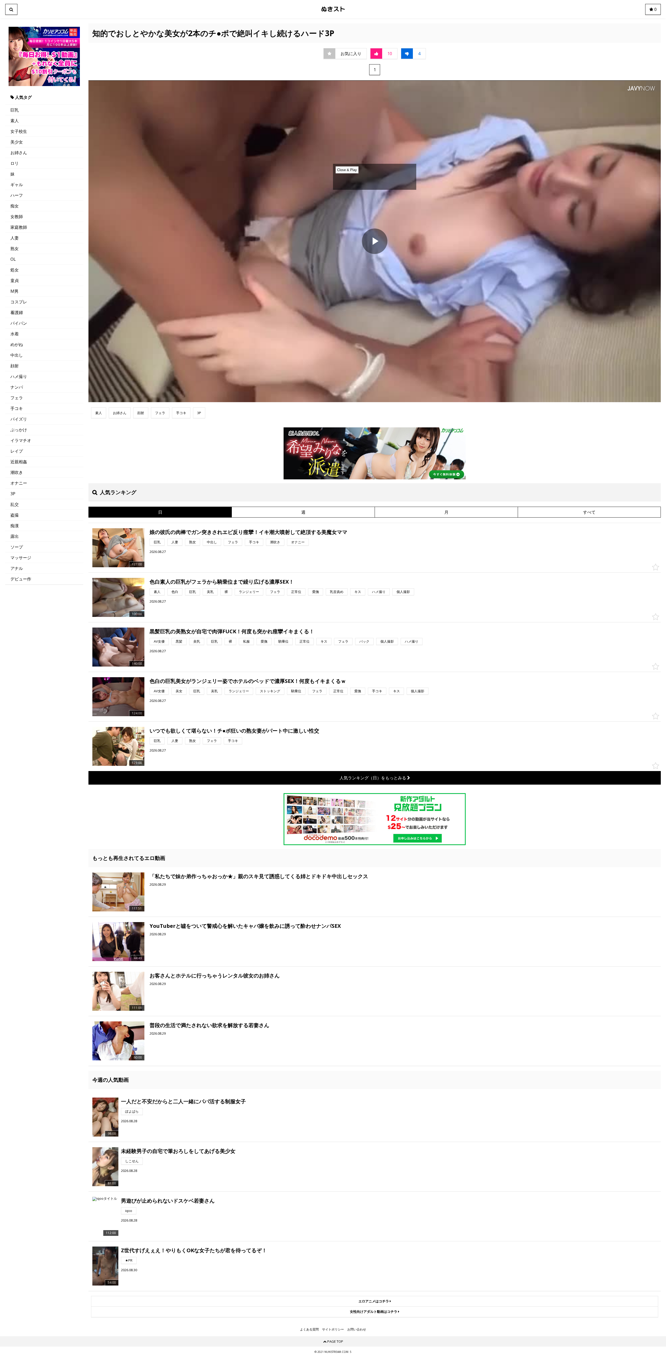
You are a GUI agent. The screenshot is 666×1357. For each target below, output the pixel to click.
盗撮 (14, 515)
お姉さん (18, 152)
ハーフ (16, 195)
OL (13, 259)
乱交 (14, 504)
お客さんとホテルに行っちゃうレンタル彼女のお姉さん (215, 975)
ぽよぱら (132, 1111)
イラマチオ (20, 440)
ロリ (14, 163)
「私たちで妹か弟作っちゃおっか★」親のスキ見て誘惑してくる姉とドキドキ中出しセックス (259, 876)
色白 (174, 591)
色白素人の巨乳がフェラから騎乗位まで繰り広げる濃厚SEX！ (222, 581)
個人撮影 (403, 591)
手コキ (16, 408)
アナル (16, 568)
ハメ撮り (18, 376)
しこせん (132, 1161)
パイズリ (18, 419)
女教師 (16, 216)
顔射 (14, 366)
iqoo (128, 1210)
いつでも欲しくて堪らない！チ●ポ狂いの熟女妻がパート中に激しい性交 (234, 730)
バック (364, 641)
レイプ (16, 451)
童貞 (14, 280)
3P (12, 494)
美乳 (210, 591)
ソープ (16, 547)
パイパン (18, 323)
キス (357, 591)
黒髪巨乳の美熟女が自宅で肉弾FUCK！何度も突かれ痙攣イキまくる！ (232, 631)
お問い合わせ (356, 1329)
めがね (16, 344)
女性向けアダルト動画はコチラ (374, 1311)
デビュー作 (20, 579)
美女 (179, 691)
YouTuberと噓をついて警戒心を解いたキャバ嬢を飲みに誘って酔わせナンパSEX (245, 925)
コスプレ (18, 302)
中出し (16, 355)
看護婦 (16, 312)
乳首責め (336, 591)
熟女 (14, 248)
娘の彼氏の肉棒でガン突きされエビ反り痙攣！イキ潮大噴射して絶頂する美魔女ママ (248, 532)
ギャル (16, 184)
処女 (14, 270)
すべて (589, 512)
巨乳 (14, 110)
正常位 (296, 591)
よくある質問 (309, 1329)
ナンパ (16, 387)
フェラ (16, 398)
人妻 (14, 238)
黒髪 (179, 641)
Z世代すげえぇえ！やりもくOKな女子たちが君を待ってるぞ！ (194, 1250)
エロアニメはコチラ (374, 1301)
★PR (128, 1260)
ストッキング (270, 691)
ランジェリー (249, 591)
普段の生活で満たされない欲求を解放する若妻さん (209, 1025)
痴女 (14, 206)
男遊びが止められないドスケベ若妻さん (168, 1200)
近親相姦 (18, 462)
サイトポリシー (333, 1329)
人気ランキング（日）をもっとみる (373, 778)
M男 (14, 291)
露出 (14, 536)
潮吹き (16, 472)
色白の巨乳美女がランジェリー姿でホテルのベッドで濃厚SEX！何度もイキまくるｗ (248, 680)
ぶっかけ (18, 430)
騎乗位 (283, 641)
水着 (14, 334)
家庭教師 (18, 227)
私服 (246, 641)
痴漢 (14, 526)
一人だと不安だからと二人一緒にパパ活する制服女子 (183, 1101)
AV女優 (159, 641)
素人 (14, 120)
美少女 (16, 142)
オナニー (18, 483)
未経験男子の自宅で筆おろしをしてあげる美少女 (178, 1150)
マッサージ (20, 557)
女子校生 (18, 131)
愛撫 (315, 591)
